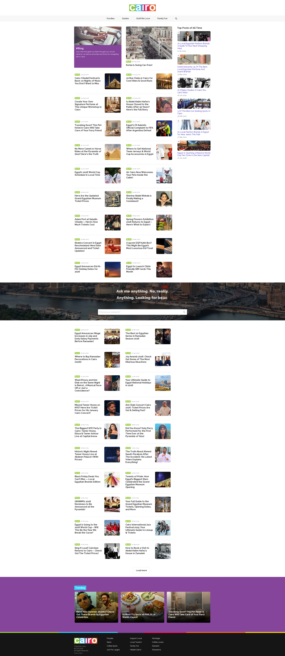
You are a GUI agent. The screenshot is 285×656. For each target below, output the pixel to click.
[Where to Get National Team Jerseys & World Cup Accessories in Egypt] (164, 152)
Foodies (111, 18)
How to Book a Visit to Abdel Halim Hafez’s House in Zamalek (137, 551)
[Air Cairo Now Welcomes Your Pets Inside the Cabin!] (164, 175)
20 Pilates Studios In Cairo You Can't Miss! (191, 91)
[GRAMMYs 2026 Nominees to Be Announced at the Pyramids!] (112, 504)
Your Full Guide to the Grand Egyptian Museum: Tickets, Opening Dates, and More (138, 505)
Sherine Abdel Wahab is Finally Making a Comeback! (139, 198)
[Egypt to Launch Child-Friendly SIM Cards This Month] (164, 269)
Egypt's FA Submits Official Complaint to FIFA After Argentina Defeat (139, 128)
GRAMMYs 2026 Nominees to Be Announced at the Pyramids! (84, 505)
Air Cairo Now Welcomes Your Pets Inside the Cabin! (139, 175)
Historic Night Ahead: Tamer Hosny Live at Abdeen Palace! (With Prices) (86, 455)
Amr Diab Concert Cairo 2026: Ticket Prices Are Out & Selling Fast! (138, 408)
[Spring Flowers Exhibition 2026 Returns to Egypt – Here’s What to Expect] (164, 222)
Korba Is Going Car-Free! (139, 65)
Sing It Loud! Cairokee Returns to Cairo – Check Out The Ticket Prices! (88, 551)
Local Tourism (136, 642)
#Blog (80, 48)
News (109, 642)
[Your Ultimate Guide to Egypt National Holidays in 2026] (163, 383)
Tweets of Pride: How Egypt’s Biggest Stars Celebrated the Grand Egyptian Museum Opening (137, 481)
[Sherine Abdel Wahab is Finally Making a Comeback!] (164, 199)
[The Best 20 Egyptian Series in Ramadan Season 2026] (163, 336)
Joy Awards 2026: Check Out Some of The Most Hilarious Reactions (138, 359)
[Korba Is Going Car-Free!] (149, 43)
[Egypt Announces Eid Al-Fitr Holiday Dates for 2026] (113, 269)
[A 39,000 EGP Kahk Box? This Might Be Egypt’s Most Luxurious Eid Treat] (164, 246)
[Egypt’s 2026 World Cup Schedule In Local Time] (113, 175)
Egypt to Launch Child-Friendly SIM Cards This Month (138, 269)
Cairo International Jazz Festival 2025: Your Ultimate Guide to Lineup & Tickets (139, 528)
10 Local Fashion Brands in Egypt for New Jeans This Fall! (193, 133)
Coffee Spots (112, 646)
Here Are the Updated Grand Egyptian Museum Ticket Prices (88, 198)
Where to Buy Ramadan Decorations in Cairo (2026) (87, 359)
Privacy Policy (78, 653)
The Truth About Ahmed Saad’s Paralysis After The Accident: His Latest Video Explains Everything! (138, 457)
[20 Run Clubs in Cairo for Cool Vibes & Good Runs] (164, 81)
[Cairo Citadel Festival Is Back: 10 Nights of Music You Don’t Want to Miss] (113, 81)
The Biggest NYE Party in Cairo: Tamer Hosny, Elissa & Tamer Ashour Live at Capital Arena (88, 432)
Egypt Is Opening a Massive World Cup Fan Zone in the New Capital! (193, 154)
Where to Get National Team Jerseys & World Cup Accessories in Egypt (139, 151)
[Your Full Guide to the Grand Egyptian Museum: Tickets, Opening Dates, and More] (163, 504)
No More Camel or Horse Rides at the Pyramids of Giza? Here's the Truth (88, 151)
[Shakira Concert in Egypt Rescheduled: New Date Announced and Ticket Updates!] (113, 246)
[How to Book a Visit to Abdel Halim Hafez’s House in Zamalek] (163, 551)
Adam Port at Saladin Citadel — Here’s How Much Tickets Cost (86, 222)
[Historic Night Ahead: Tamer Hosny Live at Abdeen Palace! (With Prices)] (112, 454)
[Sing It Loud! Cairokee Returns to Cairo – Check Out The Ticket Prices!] (112, 551)
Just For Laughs (113, 650)
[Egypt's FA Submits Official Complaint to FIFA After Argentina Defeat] (164, 128)
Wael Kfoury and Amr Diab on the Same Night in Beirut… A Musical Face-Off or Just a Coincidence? (88, 385)
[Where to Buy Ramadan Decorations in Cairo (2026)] (112, 359)
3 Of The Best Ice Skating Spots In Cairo (193, 112)
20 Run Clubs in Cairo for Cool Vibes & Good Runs (139, 79)
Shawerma (156, 650)
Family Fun (162, 18)
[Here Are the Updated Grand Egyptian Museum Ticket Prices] (113, 199)
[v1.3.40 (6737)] (85, 640)
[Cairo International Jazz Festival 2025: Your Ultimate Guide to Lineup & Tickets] (163, 528)
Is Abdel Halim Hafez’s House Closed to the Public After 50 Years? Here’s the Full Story (138, 105)
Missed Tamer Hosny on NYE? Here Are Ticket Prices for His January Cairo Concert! (87, 409)
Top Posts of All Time (189, 27)
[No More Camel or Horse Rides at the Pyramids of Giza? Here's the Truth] (113, 152)
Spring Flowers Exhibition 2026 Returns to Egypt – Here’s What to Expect (140, 222)
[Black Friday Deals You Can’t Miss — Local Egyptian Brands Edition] (112, 479)
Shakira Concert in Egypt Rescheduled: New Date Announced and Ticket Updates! (88, 247)
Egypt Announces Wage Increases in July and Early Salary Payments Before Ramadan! (87, 337)
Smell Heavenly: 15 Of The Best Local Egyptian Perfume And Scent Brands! (192, 69)
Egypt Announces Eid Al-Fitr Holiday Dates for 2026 (88, 269)
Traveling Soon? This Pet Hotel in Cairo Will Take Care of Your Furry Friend (88, 128)
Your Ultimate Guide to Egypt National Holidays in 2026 (138, 383)
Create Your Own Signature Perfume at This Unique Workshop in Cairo (88, 105)
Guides (125, 18)
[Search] (184, 312)
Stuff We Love (143, 18)
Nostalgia (156, 638)
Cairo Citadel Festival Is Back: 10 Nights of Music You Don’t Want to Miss (88, 81)
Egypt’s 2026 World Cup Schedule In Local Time (87, 173)
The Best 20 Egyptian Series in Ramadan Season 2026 (136, 336)
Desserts (155, 646)
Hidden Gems (135, 650)
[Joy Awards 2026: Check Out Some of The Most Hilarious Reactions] (163, 359)
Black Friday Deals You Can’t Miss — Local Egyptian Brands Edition (87, 479)
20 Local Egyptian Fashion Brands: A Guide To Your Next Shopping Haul (193, 45)
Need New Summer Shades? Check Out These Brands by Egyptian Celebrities (95, 614)
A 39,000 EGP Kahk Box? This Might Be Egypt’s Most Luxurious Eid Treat (139, 246)
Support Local (136, 638)
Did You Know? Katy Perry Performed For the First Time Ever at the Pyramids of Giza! (139, 432)
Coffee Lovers (158, 642)
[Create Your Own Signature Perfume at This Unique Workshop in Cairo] (113, 105)
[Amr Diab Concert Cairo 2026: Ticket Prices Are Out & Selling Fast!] (163, 408)
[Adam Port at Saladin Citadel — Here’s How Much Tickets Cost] (113, 222)
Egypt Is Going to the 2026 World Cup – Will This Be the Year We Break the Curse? (86, 528)
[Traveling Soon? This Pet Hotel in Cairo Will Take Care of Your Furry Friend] (113, 128)
